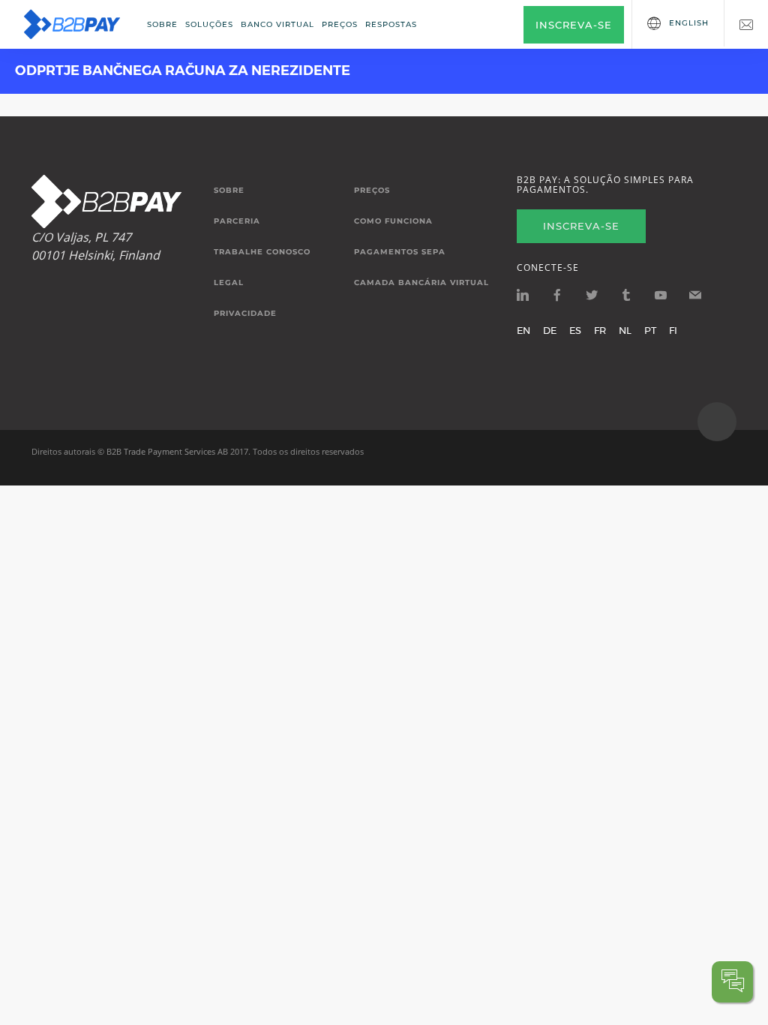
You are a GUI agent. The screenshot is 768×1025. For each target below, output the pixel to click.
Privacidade (245, 313)
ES (575, 330)
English (689, 23)
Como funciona (393, 221)
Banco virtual (277, 24)
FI (673, 330)
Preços (372, 190)
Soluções (209, 24)
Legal (229, 282)
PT (650, 330)
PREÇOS (340, 24)
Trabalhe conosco (262, 252)
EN (523, 330)
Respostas (391, 24)
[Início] (72, 24)
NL (625, 330)
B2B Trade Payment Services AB (167, 451)
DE (549, 330)
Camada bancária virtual (421, 282)
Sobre (162, 24)
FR (600, 330)
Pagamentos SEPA (400, 252)
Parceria (237, 221)
